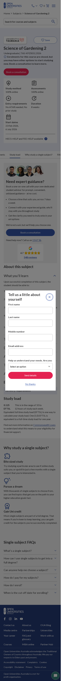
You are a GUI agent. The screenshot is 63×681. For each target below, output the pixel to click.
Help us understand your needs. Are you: (30, 360)
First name (14, 304)
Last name (13, 317)
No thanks (30, 384)
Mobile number (16, 331)
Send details (30, 375)
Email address (15, 346)
